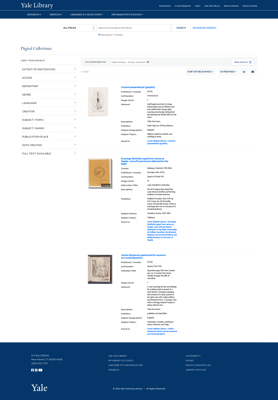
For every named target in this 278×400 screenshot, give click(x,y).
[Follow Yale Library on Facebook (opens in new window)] (32, 370)
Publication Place (35, 136)
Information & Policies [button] (126, 14)
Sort (199, 71)
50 (227, 71)
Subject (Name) (33, 128)
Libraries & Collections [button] (86, 14)
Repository (30, 86)
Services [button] (55, 14)
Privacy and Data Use (198, 365)
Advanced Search (204, 27)
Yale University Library (38, 5)
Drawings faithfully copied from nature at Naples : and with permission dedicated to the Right (144, 161)
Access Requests (183, 5)
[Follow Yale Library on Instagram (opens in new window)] (36, 370)
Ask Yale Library (212, 5)
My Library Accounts (120, 360)
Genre (26, 94)
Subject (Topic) (33, 119)
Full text (119, 35)
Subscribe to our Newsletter (125, 365)
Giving (189, 360)
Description (106, 35)
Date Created (32, 145)
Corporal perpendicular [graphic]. (138, 87)
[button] (181, 27)
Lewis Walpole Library (156, 141)
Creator (28, 111)
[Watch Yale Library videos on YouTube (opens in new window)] (40, 370)
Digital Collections (36, 48)
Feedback (113, 370)
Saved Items (165, 5)
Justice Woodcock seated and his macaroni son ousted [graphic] (143, 256)
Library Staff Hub (196, 370)
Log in (197, 5)
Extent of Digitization (38, 69)
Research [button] (33, 14)
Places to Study (250, 5)
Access (27, 77)
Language (29, 103)
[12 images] (99, 172)
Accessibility (193, 356)
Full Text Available (36, 153)
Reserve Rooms (231, 5)
